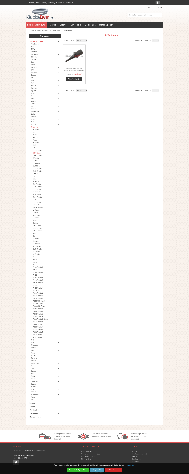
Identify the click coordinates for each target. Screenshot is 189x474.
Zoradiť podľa (69, 40)
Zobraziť (147, 40)
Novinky (135, 462)
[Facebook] (158, 2)
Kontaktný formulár (140, 454)
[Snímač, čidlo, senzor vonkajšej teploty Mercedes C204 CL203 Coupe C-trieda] (74, 56)
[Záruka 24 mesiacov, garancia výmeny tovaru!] (84, 439)
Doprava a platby (88, 456)
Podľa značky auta (44, 30)
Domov (31, 30)
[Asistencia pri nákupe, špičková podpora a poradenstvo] (122, 439)
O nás (134, 451)
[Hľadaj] (160, 15)
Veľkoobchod (137, 456)
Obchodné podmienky (90, 451)
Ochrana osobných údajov (91, 454)
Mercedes (56, 30)
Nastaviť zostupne (89, 40)
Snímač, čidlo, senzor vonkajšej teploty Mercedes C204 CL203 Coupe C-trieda (74, 71)
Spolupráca (136, 459)
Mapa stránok (86, 459)
